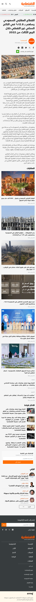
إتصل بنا (31, 587)
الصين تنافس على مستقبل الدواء (16, 501)
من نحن (31, 566)
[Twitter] (9, 530)
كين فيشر (25, 491)
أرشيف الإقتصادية (28, 574)
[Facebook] (2, 530)
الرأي (14, 548)
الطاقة (4, 10)
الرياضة (14, 557)
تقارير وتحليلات (12, 10)
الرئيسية (33, 10)
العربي (28, 14)
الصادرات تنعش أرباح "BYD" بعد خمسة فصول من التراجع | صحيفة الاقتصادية (15, 436)
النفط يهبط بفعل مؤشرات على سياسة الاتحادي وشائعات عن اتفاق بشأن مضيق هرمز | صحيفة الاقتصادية (14, 411)
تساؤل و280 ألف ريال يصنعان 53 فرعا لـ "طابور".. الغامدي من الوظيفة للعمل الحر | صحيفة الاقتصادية (14, 419)
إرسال (3, 525)
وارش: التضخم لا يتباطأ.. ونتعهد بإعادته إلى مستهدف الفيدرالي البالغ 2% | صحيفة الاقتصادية (15, 445)
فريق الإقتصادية (29, 570)
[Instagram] (6, 530)
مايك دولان (25, 483)
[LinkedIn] (12, 530)
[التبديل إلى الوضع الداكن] (9, 3)
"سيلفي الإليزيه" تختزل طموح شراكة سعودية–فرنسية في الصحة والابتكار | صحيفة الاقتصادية (14, 428)
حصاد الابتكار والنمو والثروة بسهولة (16, 493)
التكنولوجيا (12, 544)
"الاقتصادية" (23, 40)
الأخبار (14, 552)
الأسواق (27, 10)
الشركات (21, 10)
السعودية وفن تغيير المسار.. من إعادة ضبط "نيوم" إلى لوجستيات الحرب (14, 477)
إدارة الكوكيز (30, 582)
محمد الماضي (24, 498)
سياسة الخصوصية (28, 578)
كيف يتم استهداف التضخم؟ (18, 485)
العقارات (30, 561)
